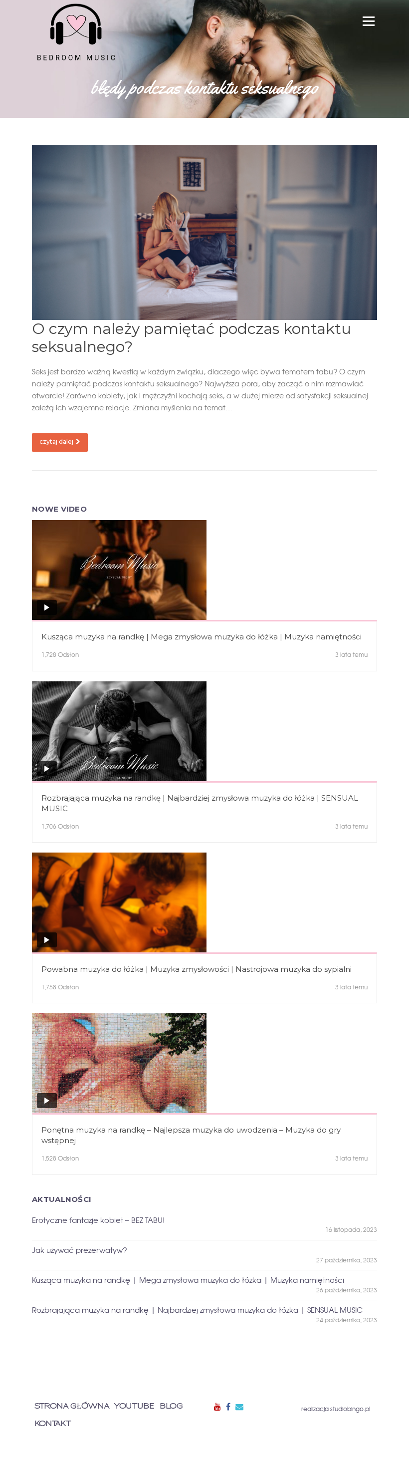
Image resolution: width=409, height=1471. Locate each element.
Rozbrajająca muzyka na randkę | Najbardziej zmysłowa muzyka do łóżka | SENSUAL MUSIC (199, 803)
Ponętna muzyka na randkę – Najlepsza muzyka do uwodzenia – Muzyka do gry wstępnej (191, 1135)
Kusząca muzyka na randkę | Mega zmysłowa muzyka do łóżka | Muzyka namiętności (201, 636)
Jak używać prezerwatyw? (79, 1250)
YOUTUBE (134, 1406)
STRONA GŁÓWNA (71, 1406)
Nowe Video (59, 509)
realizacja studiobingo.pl (335, 1408)
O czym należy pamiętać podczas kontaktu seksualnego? (191, 337)
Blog (171, 1406)
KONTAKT (52, 1424)
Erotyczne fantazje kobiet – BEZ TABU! (98, 1220)
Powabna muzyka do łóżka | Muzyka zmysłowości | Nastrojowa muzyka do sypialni (196, 969)
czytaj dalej (56, 441)
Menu (368, 21)
